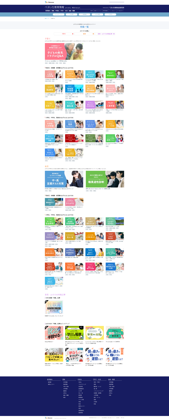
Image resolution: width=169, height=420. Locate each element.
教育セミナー (51, 384)
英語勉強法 (81, 410)
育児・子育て (97, 382)
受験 (53, 10)
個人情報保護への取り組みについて (108, 417)
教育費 (49, 382)
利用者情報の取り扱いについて (94, 417)
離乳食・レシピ (97, 386)
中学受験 (65, 382)
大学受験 (65, 388)
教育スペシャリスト (98, 10)
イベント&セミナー (112, 10)
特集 (64, 397)
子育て (64, 34)
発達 (95, 399)
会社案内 (117, 417)
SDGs (80, 382)
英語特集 (81, 412)
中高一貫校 (66, 386)
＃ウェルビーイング (58, 14)
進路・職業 (72, 10)
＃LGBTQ (110, 14)
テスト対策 (81, 399)
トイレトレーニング (98, 390)
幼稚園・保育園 (97, 393)
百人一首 (81, 393)
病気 (95, 384)
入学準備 (96, 395)
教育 (84, 34)
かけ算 (80, 390)
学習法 (57, 10)
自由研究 (81, 386)
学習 (80, 401)
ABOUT (91, 10)
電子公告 (122, 417)
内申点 (64, 393)
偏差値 (64, 390)
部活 (80, 404)
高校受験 (65, 384)
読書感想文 (81, 388)
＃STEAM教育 (97, 14)
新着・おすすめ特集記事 (105, 34)
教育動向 (48, 10)
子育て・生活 (64, 10)
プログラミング (82, 384)
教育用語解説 (105, 10)
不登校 (95, 401)
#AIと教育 (71, 14)
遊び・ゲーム (97, 397)
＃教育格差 (84, 14)
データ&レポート (120, 10)
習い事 (95, 388)
